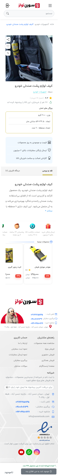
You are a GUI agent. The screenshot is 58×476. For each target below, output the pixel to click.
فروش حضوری (48, 354)
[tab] (47, 171)
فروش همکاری (48, 360)
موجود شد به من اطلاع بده (38, 471)
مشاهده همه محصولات (44, 343)
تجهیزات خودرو (41, 24)
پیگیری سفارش (20, 360)
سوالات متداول (20, 366)
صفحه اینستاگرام (46, 366)
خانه (52, 24)
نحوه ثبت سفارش (19, 349)
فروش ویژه (49, 349)
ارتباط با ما (22, 343)
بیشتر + (48, 210)
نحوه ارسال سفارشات (18, 354)
